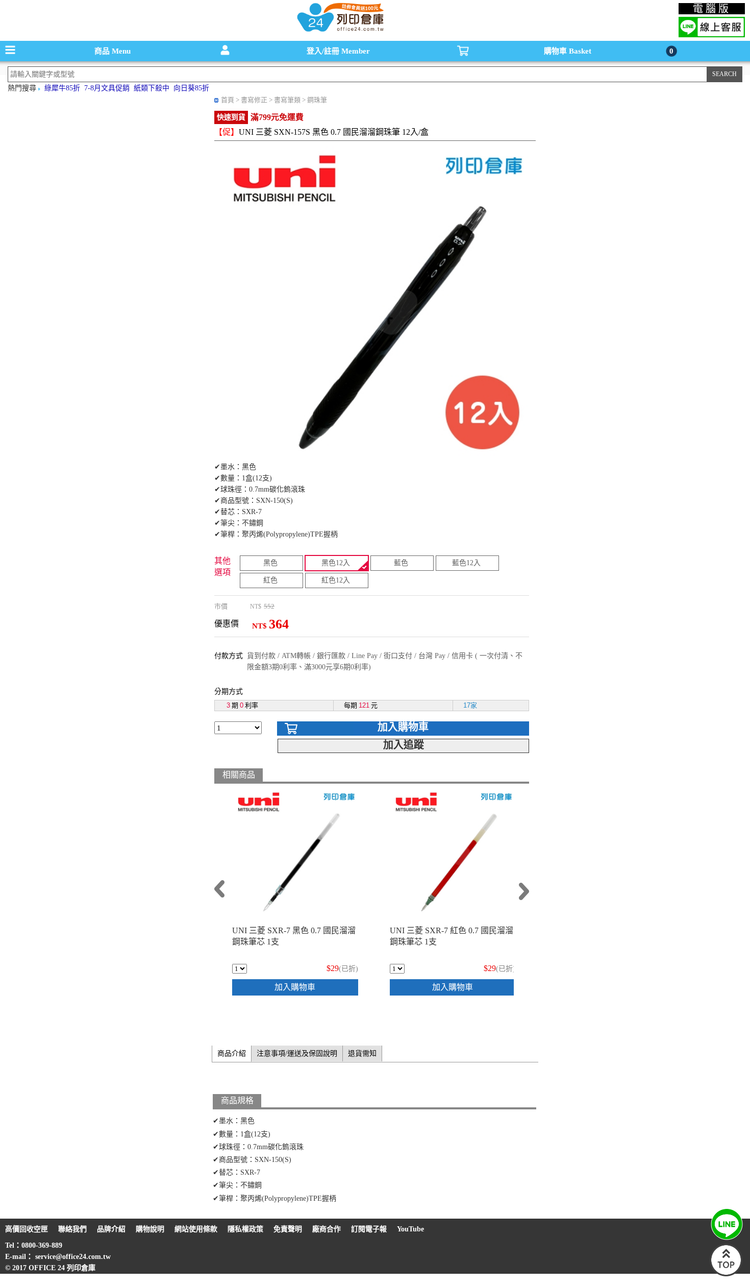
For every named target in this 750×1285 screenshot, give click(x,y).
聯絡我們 (72, 1229)
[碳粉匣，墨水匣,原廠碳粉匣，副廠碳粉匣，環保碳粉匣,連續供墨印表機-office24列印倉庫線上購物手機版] (339, 31)
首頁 (227, 100)
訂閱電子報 (369, 1229)
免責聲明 (287, 1229)
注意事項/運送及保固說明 (297, 1053)
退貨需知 (362, 1053)
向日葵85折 (191, 88)
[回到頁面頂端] (726, 1274)
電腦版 (712, 8)
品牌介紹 (111, 1229)
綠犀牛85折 (62, 88)
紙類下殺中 (151, 88)
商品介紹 (231, 1053)
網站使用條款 (195, 1229)
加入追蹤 (403, 744)
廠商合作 (326, 1229)
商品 (112, 51)
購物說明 (150, 1229)
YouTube (410, 1229)
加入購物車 (403, 727)
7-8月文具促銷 (107, 88)
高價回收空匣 (26, 1229)
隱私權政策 (245, 1229)
